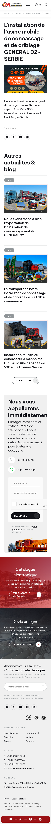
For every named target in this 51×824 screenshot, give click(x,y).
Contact (30, 741)
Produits (8, 737)
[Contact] (11, 819)
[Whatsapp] (40, 819)
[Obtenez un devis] (20, 819)
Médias (18, 13)
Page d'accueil (11, 733)
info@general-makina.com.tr (21, 768)
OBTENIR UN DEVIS (22, 644)
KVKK (6, 799)
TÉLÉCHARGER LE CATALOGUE (21, 594)
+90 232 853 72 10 (16, 756)
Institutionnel (32, 733)
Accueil (7, 13)
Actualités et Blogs (33, 13)
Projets (7, 741)
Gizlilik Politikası (19, 799)
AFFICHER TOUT (23, 381)
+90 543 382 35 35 (16, 764)
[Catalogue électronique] (30, 819)
